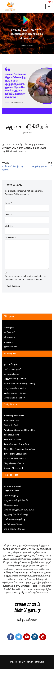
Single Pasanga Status (14, 463)
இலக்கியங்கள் (10, 347)
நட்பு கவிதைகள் (11, 365)
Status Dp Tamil (11, 425)
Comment (10, 238)
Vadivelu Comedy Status (15, 459)
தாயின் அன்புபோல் (13, 524)
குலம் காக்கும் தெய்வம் (14, 529)
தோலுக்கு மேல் (11, 505)
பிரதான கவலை (11, 491)
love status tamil (11, 421)
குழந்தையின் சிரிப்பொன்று (16, 515)
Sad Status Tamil (11, 435)
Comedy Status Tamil (13, 468)
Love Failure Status (12, 440)
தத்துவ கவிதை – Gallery (15, 379)
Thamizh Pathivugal (34, 662)
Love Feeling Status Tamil (15, 454)
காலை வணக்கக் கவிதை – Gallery (19, 384)
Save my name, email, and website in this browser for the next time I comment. (26, 278)
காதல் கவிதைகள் (12, 374)
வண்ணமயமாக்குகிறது (14, 519)
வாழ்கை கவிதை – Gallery (16, 388)
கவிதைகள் (9, 328)
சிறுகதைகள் (9, 337)
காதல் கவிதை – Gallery (14, 398)
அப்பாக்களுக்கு (11, 496)
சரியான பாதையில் (12, 486)
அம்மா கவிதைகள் (12, 369)
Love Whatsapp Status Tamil (16, 444)
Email (8, 215)
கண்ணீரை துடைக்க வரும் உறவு (19, 510)
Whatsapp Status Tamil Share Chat (19, 430)
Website (9, 226)
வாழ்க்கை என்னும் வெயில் (16, 500)
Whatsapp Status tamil (14, 416)
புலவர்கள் (8, 342)
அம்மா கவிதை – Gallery (15, 393)
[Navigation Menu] (48, 6)
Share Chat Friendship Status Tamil (19, 449)
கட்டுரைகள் (9, 332)
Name (8, 203)
